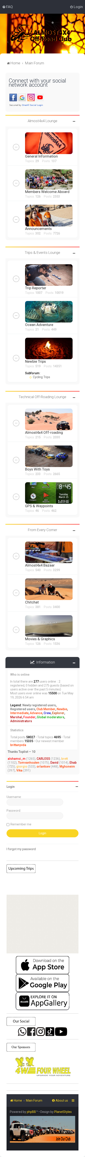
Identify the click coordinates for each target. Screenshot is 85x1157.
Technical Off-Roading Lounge (42, 397)
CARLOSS (43, 758)
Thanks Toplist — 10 (21, 751)
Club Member (45, 709)
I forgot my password (21, 849)
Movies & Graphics (40, 639)
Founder (29, 717)
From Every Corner (42, 530)
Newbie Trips (35, 361)
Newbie (62, 709)
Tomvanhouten (28, 762)
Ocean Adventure (39, 324)
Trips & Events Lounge (42, 252)
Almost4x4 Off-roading (44, 432)
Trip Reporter (35, 288)
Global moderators (50, 717)
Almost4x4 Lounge (42, 121)
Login (11, 786)
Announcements (38, 228)
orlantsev (43, 766)
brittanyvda (18, 745)
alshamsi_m (17, 758)
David (54, 762)
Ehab (73, 762)
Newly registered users (39, 705)
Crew (47, 713)
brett (64, 758)
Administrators (21, 721)
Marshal (16, 717)
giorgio (21, 766)
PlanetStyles (63, 1112)
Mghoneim (67, 766)
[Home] (47, 34)
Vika (19, 770)
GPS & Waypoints (39, 506)
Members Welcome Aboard (47, 192)
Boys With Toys (37, 469)
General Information (41, 156)
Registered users (22, 709)
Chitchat (32, 602)
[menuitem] (7, 7)
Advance (36, 713)
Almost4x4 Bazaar (40, 565)
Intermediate (19, 713)
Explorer (58, 713)
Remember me (20, 824)
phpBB (31, 1112)
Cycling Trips (41, 377)
